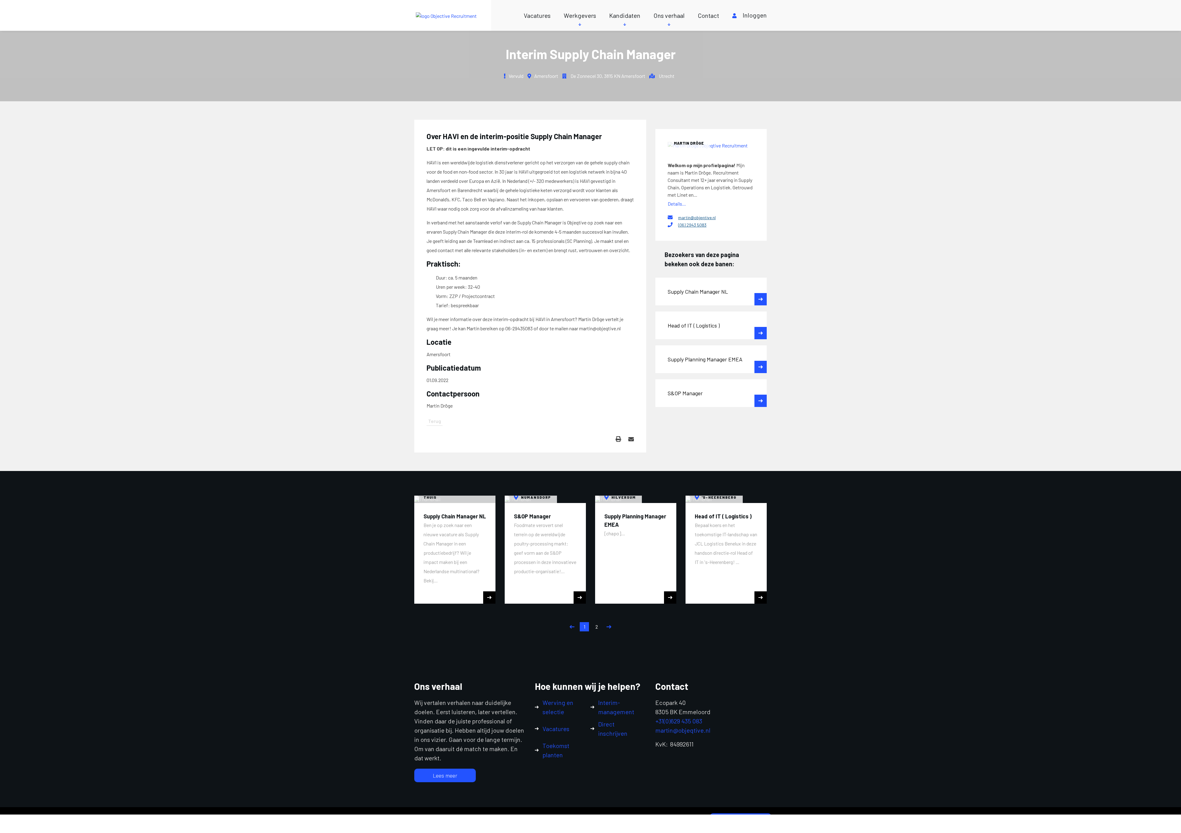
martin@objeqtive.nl (697, 217)
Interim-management (616, 707)
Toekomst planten (556, 750)
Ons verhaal (669, 15)
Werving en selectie (558, 707)
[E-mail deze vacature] (631, 439)
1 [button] (584, 627)
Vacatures (537, 15)
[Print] (618, 439)
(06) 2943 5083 (692, 224)
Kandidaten (624, 15)
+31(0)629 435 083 (678, 721)
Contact (708, 15)
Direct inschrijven (612, 728)
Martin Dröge (689, 143)
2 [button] (596, 627)
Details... (677, 204)
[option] (455, 550)
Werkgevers (580, 15)
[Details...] (711, 145)
